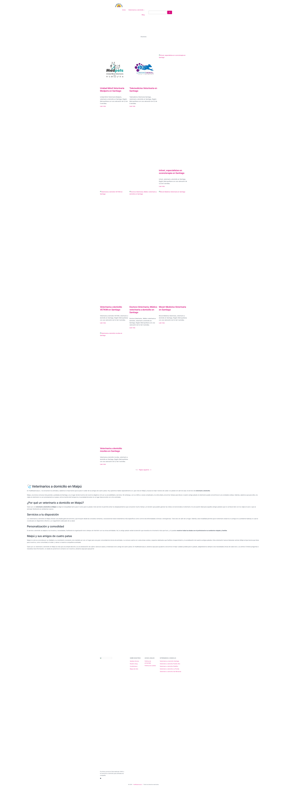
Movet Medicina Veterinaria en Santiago (172, 308)
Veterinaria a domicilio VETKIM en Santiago (111, 308)
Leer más (103, 106)
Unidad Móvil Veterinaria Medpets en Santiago (112, 89)
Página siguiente (145, 470)
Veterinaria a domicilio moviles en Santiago (111, 449)
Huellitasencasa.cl (137, 784)
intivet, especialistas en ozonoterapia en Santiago (171, 171)
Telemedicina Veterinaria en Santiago (143, 89)
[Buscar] (169, 12)
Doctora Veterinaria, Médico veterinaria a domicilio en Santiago (143, 310)
